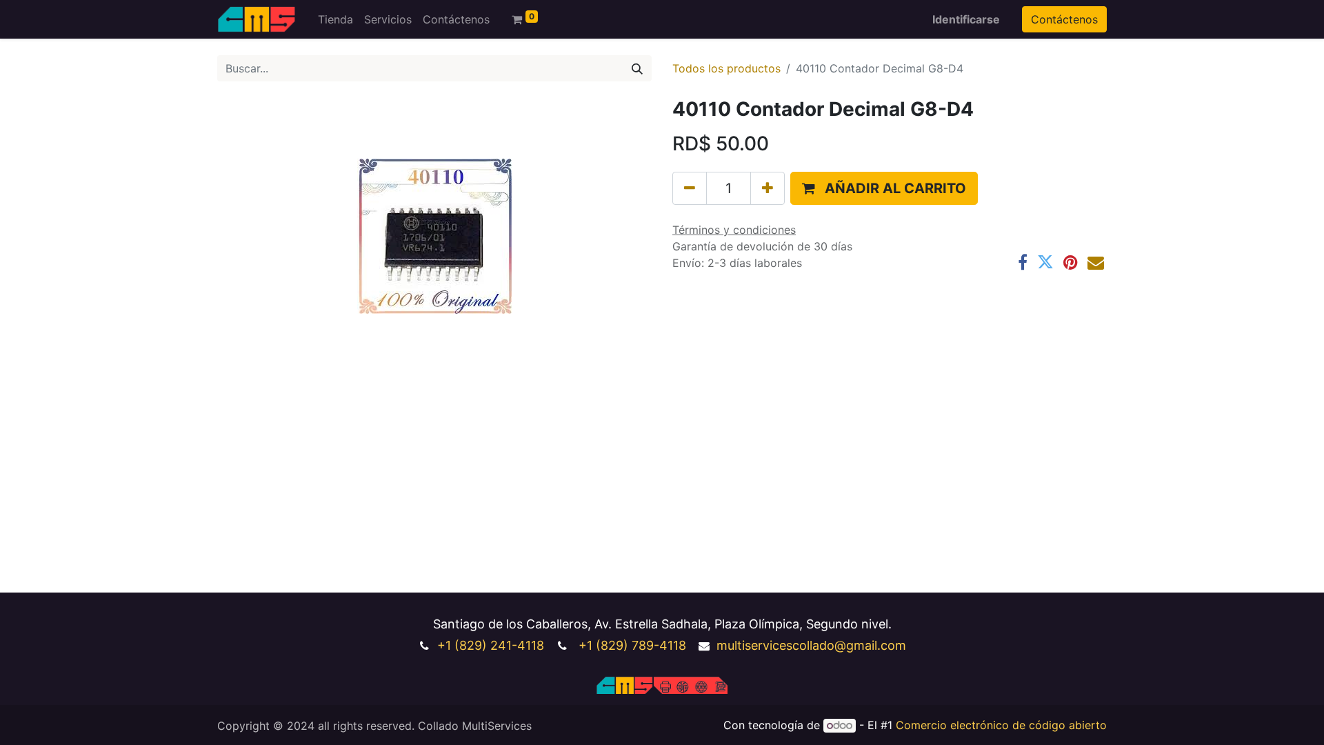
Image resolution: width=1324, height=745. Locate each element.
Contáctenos (1064, 19)
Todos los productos (726, 68)
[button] (884, 188)
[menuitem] (335, 19)
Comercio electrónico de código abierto (1001, 725)
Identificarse (966, 19)
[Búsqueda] (637, 68)
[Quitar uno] (689, 188)
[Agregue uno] (767, 188)
